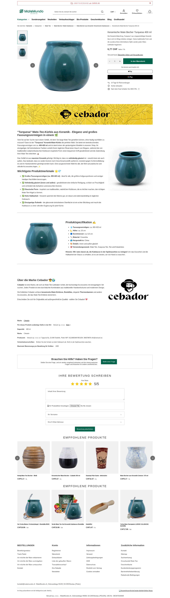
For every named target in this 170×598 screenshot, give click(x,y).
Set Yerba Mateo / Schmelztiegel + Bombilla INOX (33, 524)
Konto (55, 545)
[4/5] (85, 384)
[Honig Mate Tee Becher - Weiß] (33, 457)
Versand (89, 554)
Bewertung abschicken (85, 429)
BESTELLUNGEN (25, 545)
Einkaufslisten (57, 557)
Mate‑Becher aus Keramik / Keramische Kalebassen (93, 26)
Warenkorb (56, 554)
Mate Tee (48, 26)
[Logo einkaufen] (31, 11)
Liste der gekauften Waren (61, 561)
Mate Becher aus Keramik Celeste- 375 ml (134, 475)
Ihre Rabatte (56, 568)
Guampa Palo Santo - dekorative (96, 475)
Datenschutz (91, 565)
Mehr (68, 325)
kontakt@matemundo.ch (26, 584)
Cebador (26, 320)
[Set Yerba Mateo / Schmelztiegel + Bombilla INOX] (33, 506)
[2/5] (77, 384)
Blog (109, 19)
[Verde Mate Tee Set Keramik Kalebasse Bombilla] (68, 506)
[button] (32, 65)
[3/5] (81, 384)
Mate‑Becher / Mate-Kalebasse (63, 26)
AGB (88, 561)
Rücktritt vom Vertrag (94, 568)
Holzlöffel (89, 524)
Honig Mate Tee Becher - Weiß (27, 475)
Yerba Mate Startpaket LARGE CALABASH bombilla (134, 525)
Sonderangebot (38, 19)
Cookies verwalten (93, 571)
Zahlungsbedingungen (94, 557)
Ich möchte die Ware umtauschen (29, 565)
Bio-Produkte (82, 19)
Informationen (93, 545)
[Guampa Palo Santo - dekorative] (102, 457)
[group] (64, 65)
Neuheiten (52, 19)
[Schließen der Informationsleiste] (150, 3)
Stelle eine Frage (109, 362)
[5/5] (90, 384)
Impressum (90, 551)
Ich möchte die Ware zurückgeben (29, 561)
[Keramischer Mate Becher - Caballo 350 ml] (68, 457)
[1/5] (72, 384)
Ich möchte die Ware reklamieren (29, 557)
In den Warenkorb (138, 61)
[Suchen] (102, 11)
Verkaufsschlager (66, 19)
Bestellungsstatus (23, 551)
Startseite (29, 26)
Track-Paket (21, 554)
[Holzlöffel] (102, 506)
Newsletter (56, 571)
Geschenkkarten (98, 19)
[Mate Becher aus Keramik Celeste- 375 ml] (136, 457)
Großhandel (119, 19)
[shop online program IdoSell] (136, 591)
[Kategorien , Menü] (29, 20)
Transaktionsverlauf (59, 565)
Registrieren (56, 551)
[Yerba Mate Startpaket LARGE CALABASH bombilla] (136, 506)
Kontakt (20, 568)
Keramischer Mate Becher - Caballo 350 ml (66, 475)
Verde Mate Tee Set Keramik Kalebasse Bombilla (68, 524)
